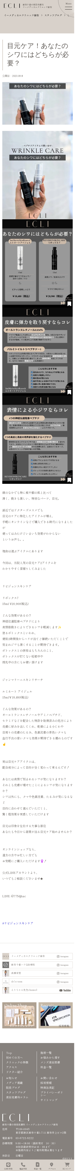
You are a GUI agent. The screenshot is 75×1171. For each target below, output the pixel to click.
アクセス (11, 1067)
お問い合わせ (48, 1078)
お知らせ (11, 1078)
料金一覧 (46, 1067)
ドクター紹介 (14, 1072)
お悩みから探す (50, 1057)
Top (9, 1052)
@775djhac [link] (18, 896)
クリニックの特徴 (17, 1062)
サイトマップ (48, 1100)
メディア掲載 (14, 1082)
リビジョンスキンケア (18, 923)
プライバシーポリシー (51, 1093)
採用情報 (46, 1082)
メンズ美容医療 (50, 1062)
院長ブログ (13, 1087)
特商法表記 (47, 1087)
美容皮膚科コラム (17, 1097)
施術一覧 (46, 1052)
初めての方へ (14, 1057)
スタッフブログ (16, 1092)
